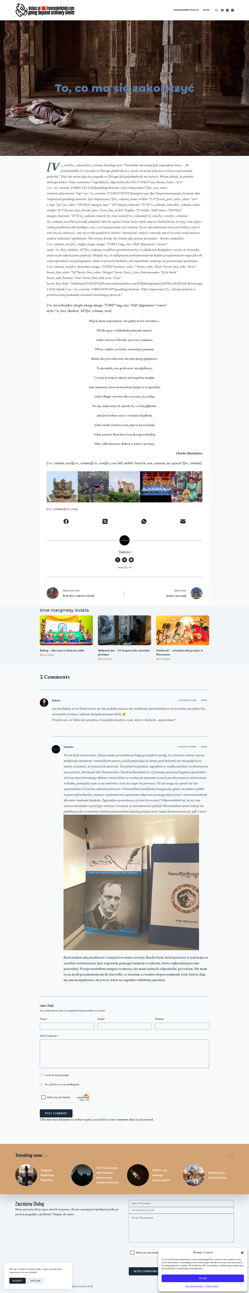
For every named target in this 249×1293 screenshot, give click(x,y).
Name (44, 1019)
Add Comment (49, 1036)
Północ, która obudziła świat (217, 1175)
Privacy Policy (212, 1286)
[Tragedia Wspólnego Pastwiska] (26, 1175)
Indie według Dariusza (187, 476)
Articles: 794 (124, 568)
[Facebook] (222, 10)
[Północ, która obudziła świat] (194, 1175)
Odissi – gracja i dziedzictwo (124, 476)
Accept (203, 1278)
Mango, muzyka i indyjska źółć (155, 476)
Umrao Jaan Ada (62, 476)
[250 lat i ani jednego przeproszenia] (138, 1175)
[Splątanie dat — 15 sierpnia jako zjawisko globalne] (124, 630)
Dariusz (69, 747)
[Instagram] (232, 10)
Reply (204, 700)
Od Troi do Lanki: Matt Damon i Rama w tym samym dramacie (107, 1175)
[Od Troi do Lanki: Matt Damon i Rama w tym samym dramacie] (82, 1175)
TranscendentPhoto (186, 10)
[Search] (216, 10)
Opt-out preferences (194, 1286)
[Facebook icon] (117, 559)
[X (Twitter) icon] (131, 559)
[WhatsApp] (143, 521)
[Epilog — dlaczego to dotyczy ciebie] (66, 630)
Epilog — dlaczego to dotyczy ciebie (62, 650)
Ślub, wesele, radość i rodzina (93, 476)
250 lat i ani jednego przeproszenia (161, 1175)
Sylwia (56, 700)
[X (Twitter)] (227, 10)
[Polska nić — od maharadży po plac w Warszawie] (182, 630)
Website (159, 1019)
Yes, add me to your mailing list (61, 1084)
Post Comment (56, 1113)
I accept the (56, 1075)
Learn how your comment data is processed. (123, 1119)
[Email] (182, 521)
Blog (206, 10)
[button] (242, 1252)
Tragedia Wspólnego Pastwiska (47, 1175)
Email (101, 1019)
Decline (36, 1280)
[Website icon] (124, 559)
